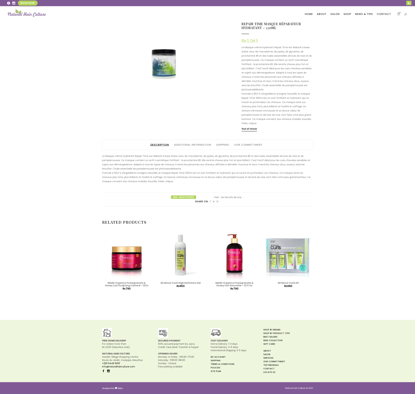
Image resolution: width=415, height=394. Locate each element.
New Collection (273, 340)
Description (159, 145)
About (267, 350)
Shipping (222, 145)
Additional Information (192, 145)
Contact (269, 368)
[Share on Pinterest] (217, 201)
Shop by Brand (272, 329)
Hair (216, 197)
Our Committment (248, 145)
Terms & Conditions (223, 364)
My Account (218, 357)
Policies (215, 367)
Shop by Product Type (276, 333)
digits (120, 388)
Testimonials (271, 365)
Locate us (269, 372)
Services (268, 358)
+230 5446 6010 (111, 363)
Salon (266, 354)
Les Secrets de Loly (231, 197)
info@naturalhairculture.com (118, 366)
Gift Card (269, 344)
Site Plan (216, 371)
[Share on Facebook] (210, 201)
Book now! (27, 3)
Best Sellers (270, 336)
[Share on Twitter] (214, 201)
